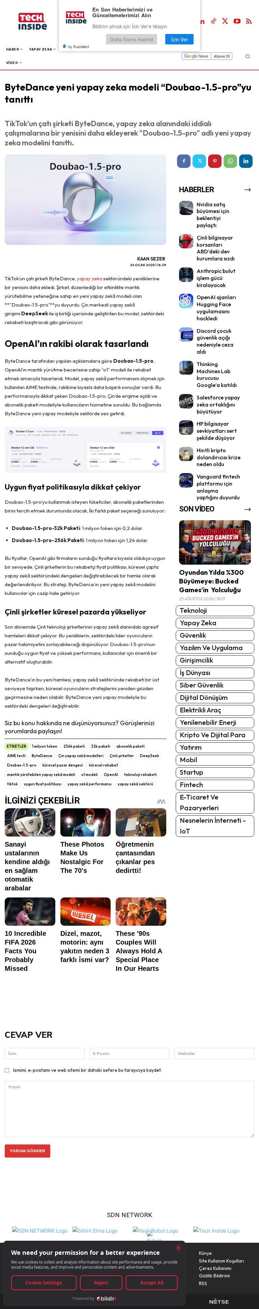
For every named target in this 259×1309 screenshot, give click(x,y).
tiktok (12, 784)
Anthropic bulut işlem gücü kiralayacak (216, 278)
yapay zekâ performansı (89, 784)
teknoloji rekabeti (140, 774)
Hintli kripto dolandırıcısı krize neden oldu (218, 457)
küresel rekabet (103, 765)
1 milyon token (44, 746)
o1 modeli (89, 774)
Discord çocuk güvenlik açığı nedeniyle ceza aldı (215, 341)
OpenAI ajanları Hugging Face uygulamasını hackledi (216, 307)
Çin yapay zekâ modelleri (81, 755)
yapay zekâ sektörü (135, 784)
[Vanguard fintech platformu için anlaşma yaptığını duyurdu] (186, 480)
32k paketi (100, 746)
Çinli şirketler (122, 755)
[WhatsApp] (230, 161)
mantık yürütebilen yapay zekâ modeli (41, 774)
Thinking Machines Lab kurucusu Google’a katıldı (217, 374)
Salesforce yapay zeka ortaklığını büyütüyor (218, 404)
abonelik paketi (130, 746)
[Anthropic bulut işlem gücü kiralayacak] (186, 275)
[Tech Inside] (216, 1230)
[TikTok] (213, 21)
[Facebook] (184, 161)
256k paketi (74, 746)
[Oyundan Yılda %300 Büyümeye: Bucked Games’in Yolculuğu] (215, 542)
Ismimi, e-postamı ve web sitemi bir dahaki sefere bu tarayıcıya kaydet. (87, 1070)
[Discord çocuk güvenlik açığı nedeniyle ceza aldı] (186, 334)
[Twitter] (225, 21)
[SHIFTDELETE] (40, 1230)
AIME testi (16, 755)
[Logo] (39, 21)
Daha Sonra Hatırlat (131, 39)
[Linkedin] (201, 21)
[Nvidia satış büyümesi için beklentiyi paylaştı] (186, 208)
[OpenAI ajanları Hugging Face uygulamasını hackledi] (186, 301)
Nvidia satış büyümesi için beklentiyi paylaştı (213, 214)
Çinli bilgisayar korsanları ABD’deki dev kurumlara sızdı (216, 248)
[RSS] (248, 21)
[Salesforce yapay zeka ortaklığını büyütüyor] (186, 401)
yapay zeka (89, 278)
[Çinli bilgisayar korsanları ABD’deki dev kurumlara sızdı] (186, 241)
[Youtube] (237, 21)
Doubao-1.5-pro (21, 765)
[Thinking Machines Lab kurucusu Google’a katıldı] (186, 368)
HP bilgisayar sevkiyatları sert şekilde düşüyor (217, 430)
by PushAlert (78, 46)
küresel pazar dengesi (62, 765)
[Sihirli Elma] (95, 1230)
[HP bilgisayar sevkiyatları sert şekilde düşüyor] (186, 427)
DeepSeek (149, 755)
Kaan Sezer (151, 259)
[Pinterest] (215, 161)
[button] (247, 56)
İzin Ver (179, 39)
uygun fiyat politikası (42, 784)
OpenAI (111, 774)
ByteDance (42, 755)
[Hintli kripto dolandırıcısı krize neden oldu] (186, 454)
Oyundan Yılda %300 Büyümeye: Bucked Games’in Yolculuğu (211, 581)
